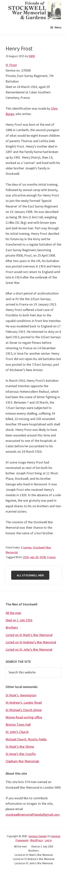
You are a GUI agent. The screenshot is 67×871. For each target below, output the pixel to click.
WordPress (36, 840)
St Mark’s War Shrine (20, 746)
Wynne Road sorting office (24, 717)
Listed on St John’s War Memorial (29, 649)
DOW (43, 557)
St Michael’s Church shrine (24, 710)
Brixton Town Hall (18, 724)
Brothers (12, 627)
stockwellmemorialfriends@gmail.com (33, 814)
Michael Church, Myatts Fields (26, 739)
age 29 (34, 557)
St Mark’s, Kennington (21, 695)
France (51, 557)
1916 (26, 557)
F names (26, 547)
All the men (13, 613)
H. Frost (11, 65)
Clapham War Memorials (22, 761)
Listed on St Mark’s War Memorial (29, 635)
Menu (58, 27)
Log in (48, 840)
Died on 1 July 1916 (19, 620)
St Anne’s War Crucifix (21, 754)
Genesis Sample (37, 836)
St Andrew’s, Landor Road (24, 702)
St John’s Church (17, 732)
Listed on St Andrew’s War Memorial (31, 642)
